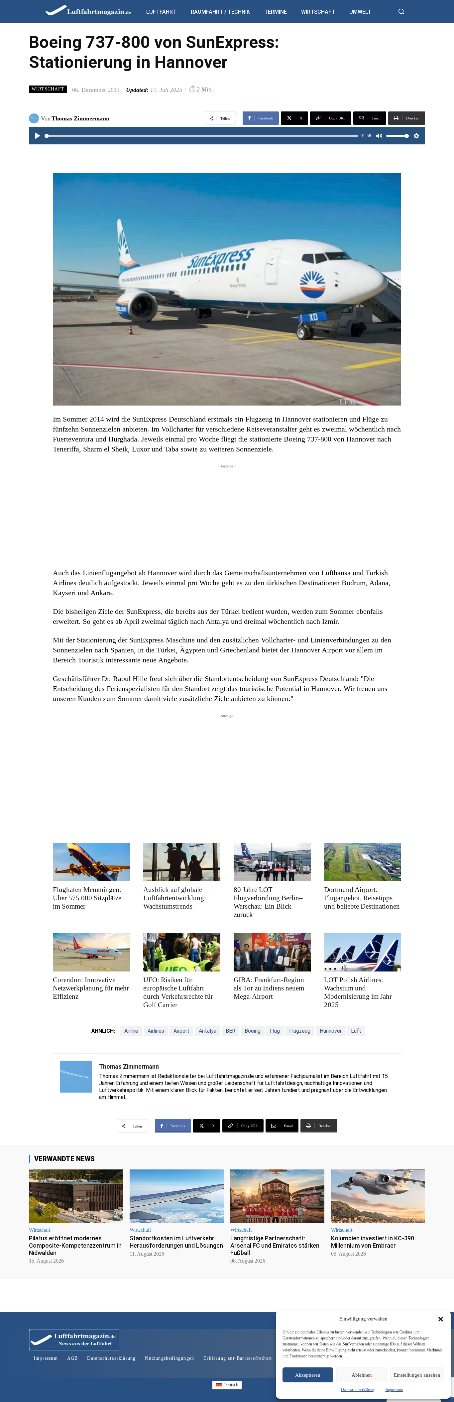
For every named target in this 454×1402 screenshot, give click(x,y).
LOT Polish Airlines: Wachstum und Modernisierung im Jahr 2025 (358, 992)
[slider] (201, 136)
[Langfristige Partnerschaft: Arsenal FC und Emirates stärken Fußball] (277, 1196)
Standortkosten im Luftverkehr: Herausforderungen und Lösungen (176, 1242)
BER (230, 1031)
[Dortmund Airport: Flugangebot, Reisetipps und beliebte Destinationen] (362, 862)
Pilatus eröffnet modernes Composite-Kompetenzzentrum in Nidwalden (75, 1245)
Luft (356, 1031)
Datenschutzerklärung (358, 1389)
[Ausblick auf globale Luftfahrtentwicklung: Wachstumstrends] (181, 862)
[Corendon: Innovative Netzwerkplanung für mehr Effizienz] (91, 952)
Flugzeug (299, 1031)
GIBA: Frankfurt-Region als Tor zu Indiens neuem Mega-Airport (269, 988)
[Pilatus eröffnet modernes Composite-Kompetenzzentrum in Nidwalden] (76, 1196)
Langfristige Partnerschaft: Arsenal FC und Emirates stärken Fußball (274, 1245)
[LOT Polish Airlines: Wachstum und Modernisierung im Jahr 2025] (362, 952)
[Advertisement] (227, 516)
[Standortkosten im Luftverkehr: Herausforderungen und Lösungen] (177, 1196)
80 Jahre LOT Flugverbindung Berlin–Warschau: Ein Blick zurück (268, 902)
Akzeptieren (307, 1375)
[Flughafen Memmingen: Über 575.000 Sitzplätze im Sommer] (91, 862)
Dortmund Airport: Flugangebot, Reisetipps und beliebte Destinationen (362, 898)
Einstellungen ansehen (417, 1375)
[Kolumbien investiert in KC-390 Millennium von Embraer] (378, 1196)
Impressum (394, 1389)
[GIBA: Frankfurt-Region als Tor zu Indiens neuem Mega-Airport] (272, 952)
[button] (440, 1319)
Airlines (156, 1031)
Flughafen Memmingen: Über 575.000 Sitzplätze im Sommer (87, 898)
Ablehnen (362, 1375)
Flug (275, 1031)
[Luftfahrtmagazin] (94, 9)
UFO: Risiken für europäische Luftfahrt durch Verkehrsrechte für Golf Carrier (178, 992)
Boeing (253, 1031)
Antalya (207, 1031)
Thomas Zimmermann (80, 118)
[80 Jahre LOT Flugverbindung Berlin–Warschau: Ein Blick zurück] (272, 862)
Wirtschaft (48, 89)
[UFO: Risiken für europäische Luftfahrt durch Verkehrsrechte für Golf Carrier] (181, 952)
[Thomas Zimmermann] (35, 118)
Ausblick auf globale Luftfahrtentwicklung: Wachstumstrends (174, 898)
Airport (181, 1031)
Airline (131, 1031)
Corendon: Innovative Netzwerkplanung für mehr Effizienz (91, 988)
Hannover (331, 1031)
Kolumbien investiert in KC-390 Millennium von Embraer (372, 1242)
